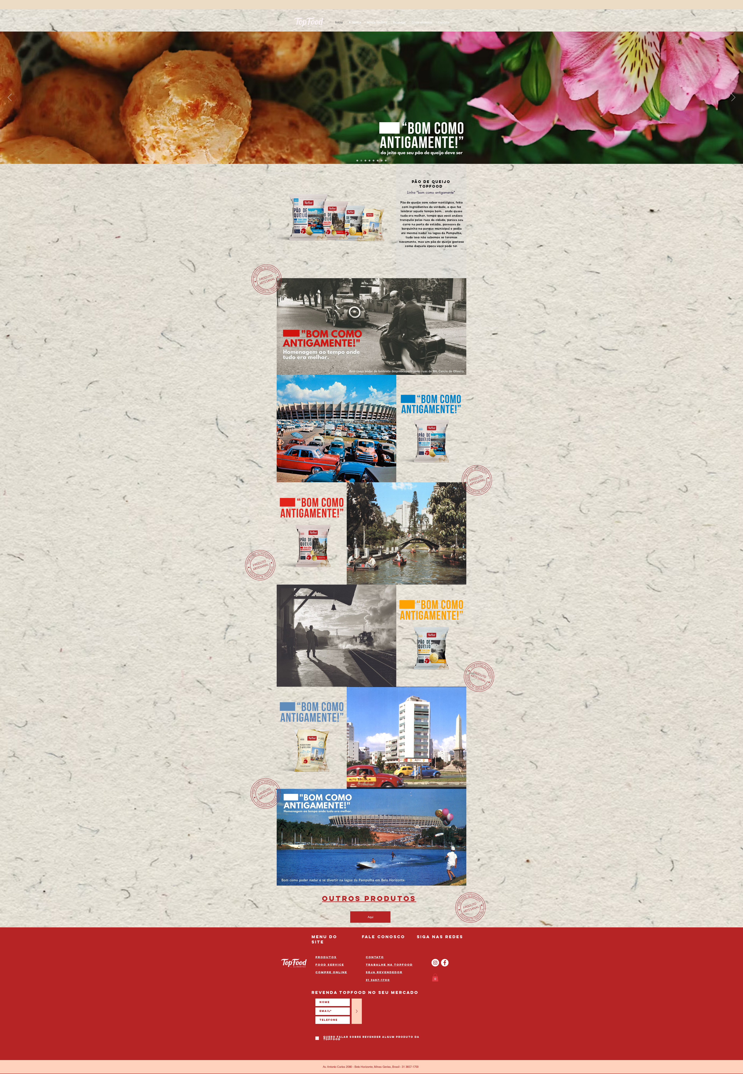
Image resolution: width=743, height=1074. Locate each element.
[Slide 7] (382, 161)
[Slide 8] (386, 161)
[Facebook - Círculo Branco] (445, 962)
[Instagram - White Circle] (435, 962)
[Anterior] (10, 98)
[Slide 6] (377, 161)
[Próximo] (733, 98)
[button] (435, 978)
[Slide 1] (361, 161)
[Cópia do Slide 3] (373, 161)
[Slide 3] (369, 161)
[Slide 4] (357, 161)
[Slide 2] (365, 161)
